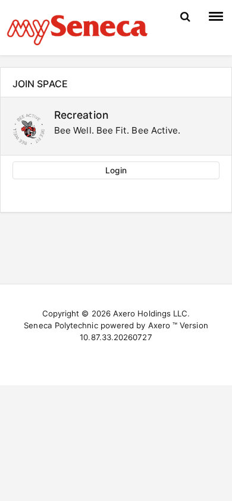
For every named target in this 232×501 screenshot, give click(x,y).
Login (115, 170)
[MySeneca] (77, 28)
